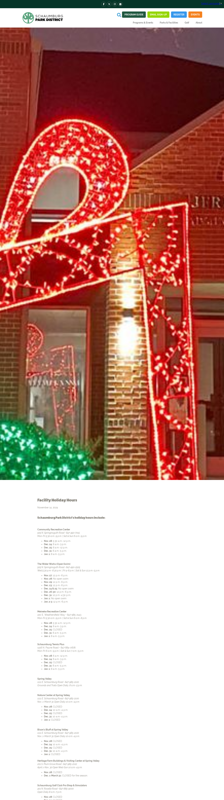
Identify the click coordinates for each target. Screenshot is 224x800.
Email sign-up (158, 14)
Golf (187, 22)
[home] (43, 18)
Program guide (133, 14)
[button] (143, 22)
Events (195, 14)
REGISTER (178, 14)
